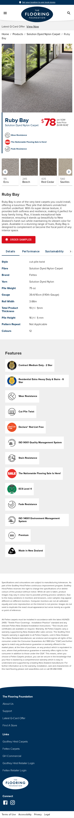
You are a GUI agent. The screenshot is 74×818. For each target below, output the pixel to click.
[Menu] (5, 13)
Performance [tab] (31, 251)
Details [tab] (10, 251)
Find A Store (10, 725)
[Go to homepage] (15, 783)
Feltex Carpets (11, 748)
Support (7, 711)
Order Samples (21, 239)
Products (18, 34)
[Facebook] (5, 803)
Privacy (38, 814)
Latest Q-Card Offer (14, 718)
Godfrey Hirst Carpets (15, 741)
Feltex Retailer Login (15, 770)
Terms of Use (9, 814)
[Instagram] (12, 803)
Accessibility (24, 814)
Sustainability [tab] (54, 251)
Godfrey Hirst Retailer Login (19, 763)
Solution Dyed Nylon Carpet (43, 34)
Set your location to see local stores (38, 2)
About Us (8, 703)
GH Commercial (12, 756)
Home (5, 34)
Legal (47, 814)
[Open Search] (68, 13)
